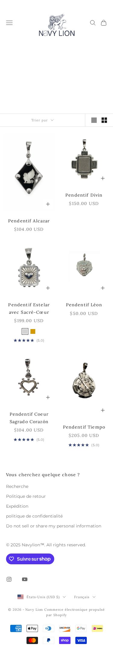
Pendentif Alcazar (29, 221)
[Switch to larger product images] (94, 120)
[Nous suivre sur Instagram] (9, 579)
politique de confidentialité (34, 516)
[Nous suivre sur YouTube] (25, 579)
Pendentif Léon (84, 304)
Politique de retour (26, 496)
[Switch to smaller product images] (104, 120)
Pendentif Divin (83, 195)
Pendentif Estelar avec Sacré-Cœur (29, 308)
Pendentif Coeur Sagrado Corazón (29, 417)
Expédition (17, 506)
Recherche (17, 486)
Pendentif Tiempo (84, 427)
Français (81, 597)
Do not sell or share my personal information (53, 526)
